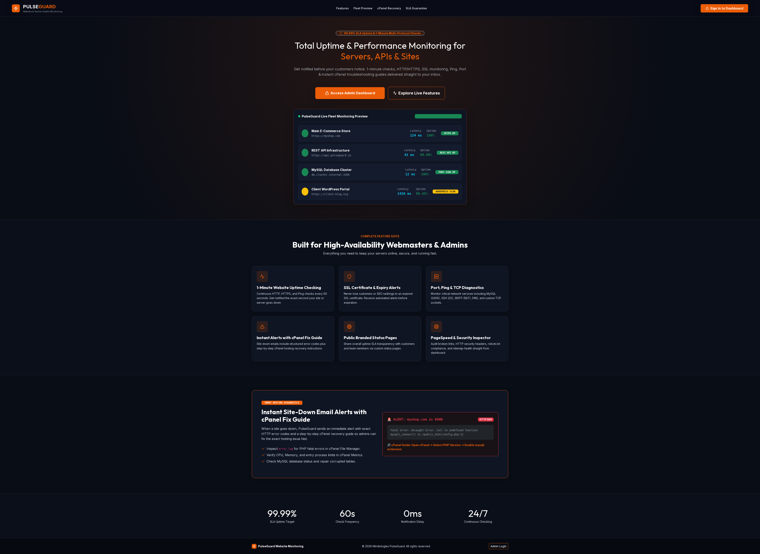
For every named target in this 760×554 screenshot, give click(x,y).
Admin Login (498, 546)
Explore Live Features (419, 93)
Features (342, 8)
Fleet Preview (362, 8)
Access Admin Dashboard (353, 93)
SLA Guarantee (416, 8)
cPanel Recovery (389, 8)
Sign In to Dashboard (726, 8)
